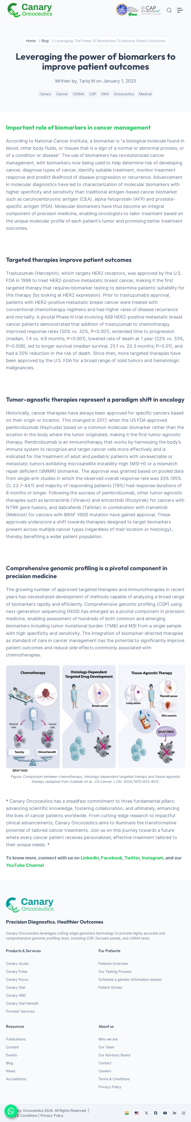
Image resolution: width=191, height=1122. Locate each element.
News (10, 1071)
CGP (92, 94)
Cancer (62, 94)
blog (45, 41)
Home (31, 41)
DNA (105, 94)
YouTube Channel (25, 865)
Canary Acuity (17, 963)
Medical (145, 94)
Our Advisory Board (114, 1055)
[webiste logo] (95, 905)
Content (12, 1047)
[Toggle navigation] (180, 10)
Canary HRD (16, 995)
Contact (104, 1063)
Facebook (111, 857)
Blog (9, 1063)
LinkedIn (90, 857)
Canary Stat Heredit (22, 1003)
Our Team (106, 1047)
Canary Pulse (16, 971)
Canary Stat (15, 987)
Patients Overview (113, 963)
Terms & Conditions (114, 1079)
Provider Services (20, 1011)
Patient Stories (110, 987)
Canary (45, 94)
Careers (104, 1071)
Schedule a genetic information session (130, 979)
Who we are (108, 1039)
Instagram (152, 857)
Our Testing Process (114, 971)
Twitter (132, 857)
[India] (127, 1113)
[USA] (137, 1113)
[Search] (169, 10)
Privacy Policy (109, 1087)
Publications (16, 1039)
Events (11, 1055)
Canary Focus (17, 979)
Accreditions (16, 1079)
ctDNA (78, 94)
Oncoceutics (124, 94)
